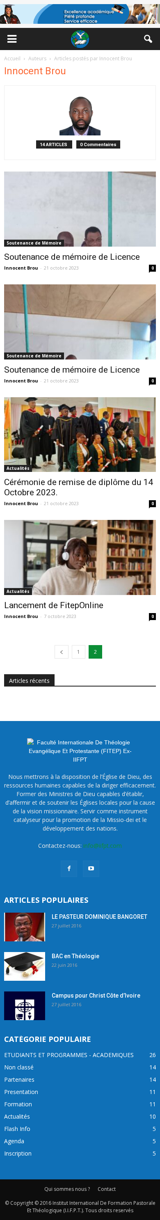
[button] (148, 39)
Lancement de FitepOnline (53, 605)
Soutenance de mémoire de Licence (72, 257)
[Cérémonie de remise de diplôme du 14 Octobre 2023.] (80, 434)
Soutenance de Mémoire (34, 243)
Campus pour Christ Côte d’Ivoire (96, 995)
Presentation (21, 1092)
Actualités (18, 468)
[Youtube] (91, 869)
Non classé (19, 1067)
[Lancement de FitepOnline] (80, 557)
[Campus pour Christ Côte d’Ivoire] (24, 1005)
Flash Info (17, 1129)
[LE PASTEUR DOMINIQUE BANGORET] (24, 927)
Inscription (18, 1153)
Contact (107, 1189)
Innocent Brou (21, 268)
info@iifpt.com (102, 845)
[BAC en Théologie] (24, 966)
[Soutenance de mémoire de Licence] (80, 209)
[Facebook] (69, 869)
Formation (18, 1104)
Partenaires (19, 1079)
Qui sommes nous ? (67, 1189)
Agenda (14, 1141)
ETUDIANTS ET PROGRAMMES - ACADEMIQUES (69, 1055)
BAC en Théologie (75, 956)
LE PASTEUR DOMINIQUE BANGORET (99, 916)
